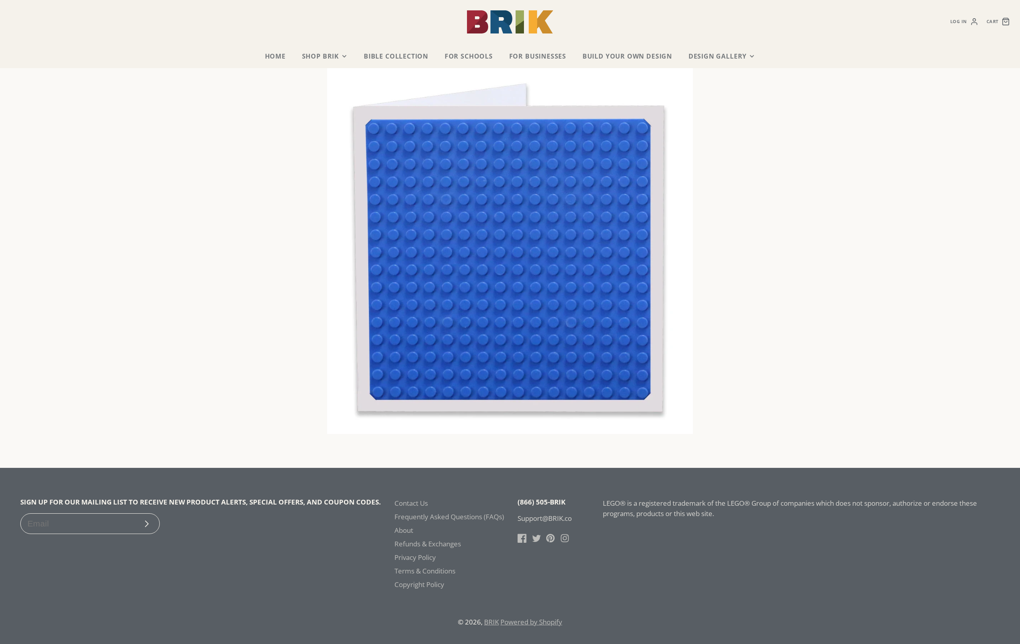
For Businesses (537, 56)
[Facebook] (522, 538)
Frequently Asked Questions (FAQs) (449, 516)
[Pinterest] (550, 538)
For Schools (469, 56)
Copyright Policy (419, 584)
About (403, 530)
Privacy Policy (415, 557)
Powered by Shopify (531, 621)
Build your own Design (627, 56)
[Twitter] (536, 538)
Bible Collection (396, 56)
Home (275, 56)
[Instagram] (564, 538)
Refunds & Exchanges (427, 543)
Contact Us (411, 503)
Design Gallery (717, 56)
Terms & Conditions (424, 570)
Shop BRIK (320, 56)
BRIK (491, 621)
